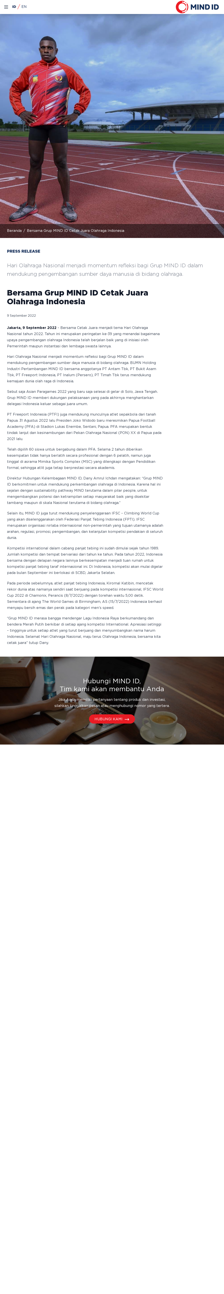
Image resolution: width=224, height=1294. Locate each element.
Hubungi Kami (108, 719)
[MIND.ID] (197, 7)
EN (24, 7)
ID (14, 7)
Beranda (14, 231)
